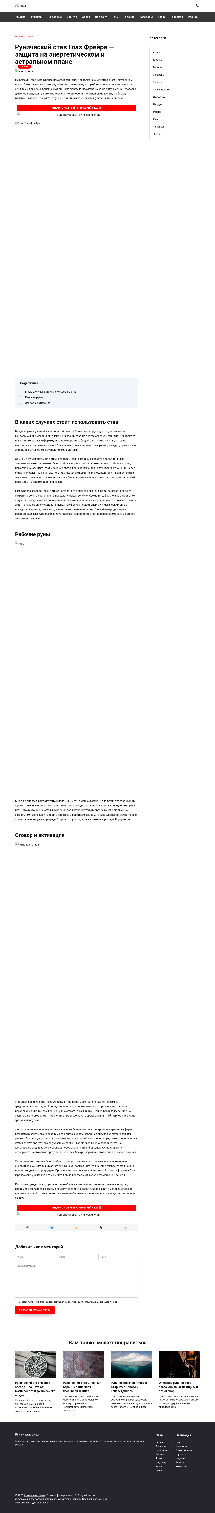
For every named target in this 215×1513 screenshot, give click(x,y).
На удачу (101, 17)
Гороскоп (176, 17)
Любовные (54, 17)
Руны (115, 17)
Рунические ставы (34, 1495)
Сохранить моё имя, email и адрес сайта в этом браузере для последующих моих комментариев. (68, 1302)
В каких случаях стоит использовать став (51, 391)
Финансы (36, 17)
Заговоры (146, 17)
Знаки (161, 17)
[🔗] (76, 115)
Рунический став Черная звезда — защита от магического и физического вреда (35, 1389)
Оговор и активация (37, 403)
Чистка (20, 17)
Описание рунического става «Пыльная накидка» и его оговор (178, 1387)
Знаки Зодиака (161, 89)
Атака (86, 17)
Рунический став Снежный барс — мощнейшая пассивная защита (82, 1387)
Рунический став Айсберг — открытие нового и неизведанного (130, 1387)
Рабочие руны (34, 397)
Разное (193, 17)
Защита (72, 17)
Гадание (129, 17)
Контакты (181, 1466)
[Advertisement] (174, 197)
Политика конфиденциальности (31, 1502)
